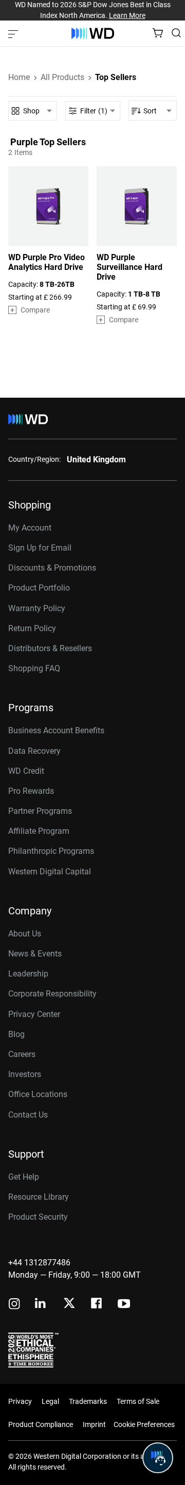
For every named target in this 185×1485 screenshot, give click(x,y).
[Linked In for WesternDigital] (41, 1305)
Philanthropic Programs (51, 851)
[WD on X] (69, 1304)
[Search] (176, 32)
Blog (16, 1034)
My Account (29, 528)
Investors (24, 1074)
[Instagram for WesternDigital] (14, 1305)
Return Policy (32, 628)
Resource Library (38, 1197)
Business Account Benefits (56, 730)
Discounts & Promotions (52, 568)
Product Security (38, 1217)
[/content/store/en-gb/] (92, 33)
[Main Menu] (14, 33)
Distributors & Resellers (50, 648)
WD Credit (26, 771)
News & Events (35, 954)
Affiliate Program (38, 831)
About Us (24, 934)
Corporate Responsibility (52, 994)
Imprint (94, 1424)
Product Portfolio (39, 588)
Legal (50, 1401)
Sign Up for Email (39, 548)
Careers (21, 1054)
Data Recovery (34, 751)
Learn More (127, 15)
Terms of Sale (138, 1401)
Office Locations (37, 1094)
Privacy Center (34, 1014)
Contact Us (28, 1115)
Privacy (20, 1401)
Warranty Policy (36, 608)
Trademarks (88, 1401)
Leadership (28, 974)
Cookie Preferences (144, 1424)
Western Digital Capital (49, 871)
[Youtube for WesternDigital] (124, 1305)
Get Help (23, 1177)
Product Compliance (40, 1424)
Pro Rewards (31, 791)
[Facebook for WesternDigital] (97, 1305)
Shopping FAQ (34, 668)
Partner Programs (40, 811)
